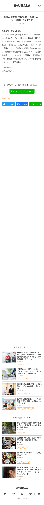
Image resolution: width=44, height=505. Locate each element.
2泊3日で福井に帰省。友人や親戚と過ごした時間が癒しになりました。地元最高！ (29, 425)
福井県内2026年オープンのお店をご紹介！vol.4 (29, 454)
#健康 (19, 447)
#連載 (24, 432)
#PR (27, 364)
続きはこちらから (9, 71)
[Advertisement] (22, 202)
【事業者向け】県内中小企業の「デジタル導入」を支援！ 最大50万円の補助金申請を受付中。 (29, 371)
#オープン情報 (26, 462)
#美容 (23, 447)
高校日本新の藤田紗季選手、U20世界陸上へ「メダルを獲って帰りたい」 (29, 386)
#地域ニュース (5, 98)
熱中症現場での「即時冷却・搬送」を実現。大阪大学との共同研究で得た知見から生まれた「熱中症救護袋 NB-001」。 (29, 356)
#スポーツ (20, 393)
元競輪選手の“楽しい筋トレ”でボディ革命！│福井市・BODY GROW (29, 440)
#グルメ (19, 462)
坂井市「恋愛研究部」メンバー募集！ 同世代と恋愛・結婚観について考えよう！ (29, 401)
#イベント (20, 408)
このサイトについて (22, 498)
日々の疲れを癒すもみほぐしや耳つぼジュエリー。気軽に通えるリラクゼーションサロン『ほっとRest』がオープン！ (29, 471)
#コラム (19, 432)
